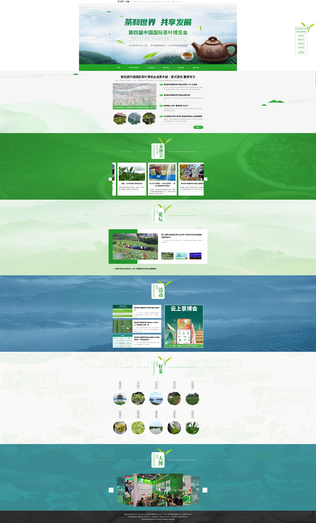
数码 (160, 1)
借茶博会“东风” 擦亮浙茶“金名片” (176, 106)
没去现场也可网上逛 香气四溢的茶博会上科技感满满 (183, 116)
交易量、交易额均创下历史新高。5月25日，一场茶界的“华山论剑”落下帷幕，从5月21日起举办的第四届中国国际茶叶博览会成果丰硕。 (149, 80)
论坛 (181, 1)
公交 (163, 1)
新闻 (177, 1)
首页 (132, 1)
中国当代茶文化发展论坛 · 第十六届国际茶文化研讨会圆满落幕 (135, 269)
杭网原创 (136, 1)
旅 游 (157, 1)
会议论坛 (151, 67)
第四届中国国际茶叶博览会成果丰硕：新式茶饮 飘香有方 (158, 77)
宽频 (150, 1)
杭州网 (143, 519)
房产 (140, 1)
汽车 (143, 1)
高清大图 (196, 67)
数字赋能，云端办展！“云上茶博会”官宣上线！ (184, 345)
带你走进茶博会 (134, 67)
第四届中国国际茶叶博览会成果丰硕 (177, 95)
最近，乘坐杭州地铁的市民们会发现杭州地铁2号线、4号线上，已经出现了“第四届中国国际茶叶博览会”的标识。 (146, 329)
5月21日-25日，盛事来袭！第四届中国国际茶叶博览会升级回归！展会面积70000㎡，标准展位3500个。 (146, 315)
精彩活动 (166, 67)
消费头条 (173, 1)
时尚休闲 (168, 1)
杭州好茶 (181, 67)
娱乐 (153, 1)
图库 (147, 1)
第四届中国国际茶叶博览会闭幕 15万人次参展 (180, 84)
